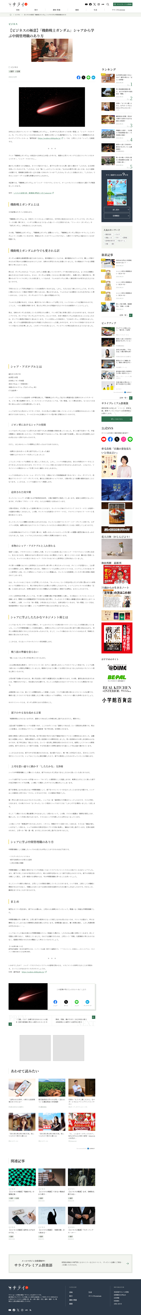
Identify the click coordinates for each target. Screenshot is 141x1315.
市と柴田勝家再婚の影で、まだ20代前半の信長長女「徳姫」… (124, 91)
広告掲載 (116, 1298)
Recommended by (82, 1148)
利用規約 (116, 1301)
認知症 (125, 237)
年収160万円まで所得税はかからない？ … (124, 261)
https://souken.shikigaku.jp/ (49, 138)
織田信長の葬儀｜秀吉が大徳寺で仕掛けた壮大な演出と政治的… (124, 118)
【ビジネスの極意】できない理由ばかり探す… (51, 1192)
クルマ (118, 234)
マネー (118, 237)
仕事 (18, 71)
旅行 (36, 10)
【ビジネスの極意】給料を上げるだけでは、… (22, 1231)
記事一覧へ (124, 315)
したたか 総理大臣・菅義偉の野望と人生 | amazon (32, 193)
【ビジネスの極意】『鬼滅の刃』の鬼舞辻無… (21, 1192)
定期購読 (116, 216)
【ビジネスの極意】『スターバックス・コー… (80, 1231)
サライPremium (94, 1296)
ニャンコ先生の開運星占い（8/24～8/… (124, 272)
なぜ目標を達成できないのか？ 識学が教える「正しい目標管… (124, 77)
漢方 (113, 244)
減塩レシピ (108, 237)
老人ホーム (121, 241)
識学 (12, 71)
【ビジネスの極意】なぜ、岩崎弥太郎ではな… (81, 1192)
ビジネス (17, 15)
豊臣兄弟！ (108, 234)
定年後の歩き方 (110, 241)
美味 (17, 10)
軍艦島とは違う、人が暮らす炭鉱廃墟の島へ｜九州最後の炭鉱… (124, 132)
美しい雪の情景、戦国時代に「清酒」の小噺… (124, 305)
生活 (95, 10)
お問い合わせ (118, 1304)
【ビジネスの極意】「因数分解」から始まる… (51, 1231)
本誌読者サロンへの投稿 (121, 1292)
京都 (106, 244)
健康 (77, 10)
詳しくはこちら (117, 419)
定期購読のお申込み (120, 1295)
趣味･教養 (56, 10)
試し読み (116, 209)
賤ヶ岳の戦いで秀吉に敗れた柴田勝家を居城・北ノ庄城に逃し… (124, 159)
